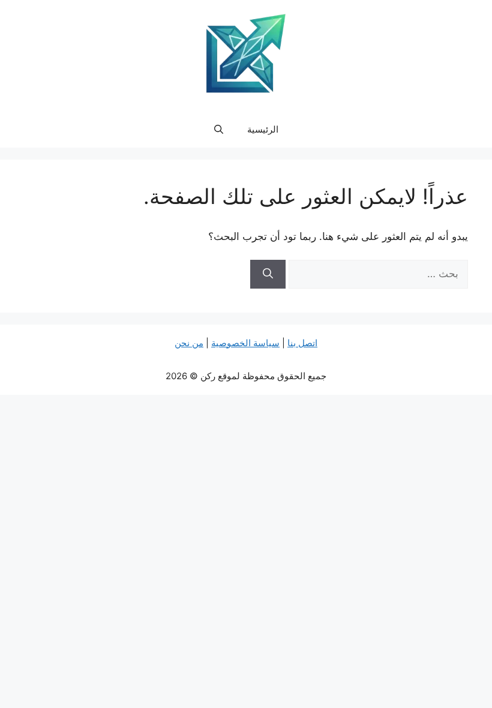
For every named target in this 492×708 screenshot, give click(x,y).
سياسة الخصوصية (245, 343)
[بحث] (268, 274)
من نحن (189, 343)
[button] (218, 130)
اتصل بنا (302, 343)
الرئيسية (262, 129)
